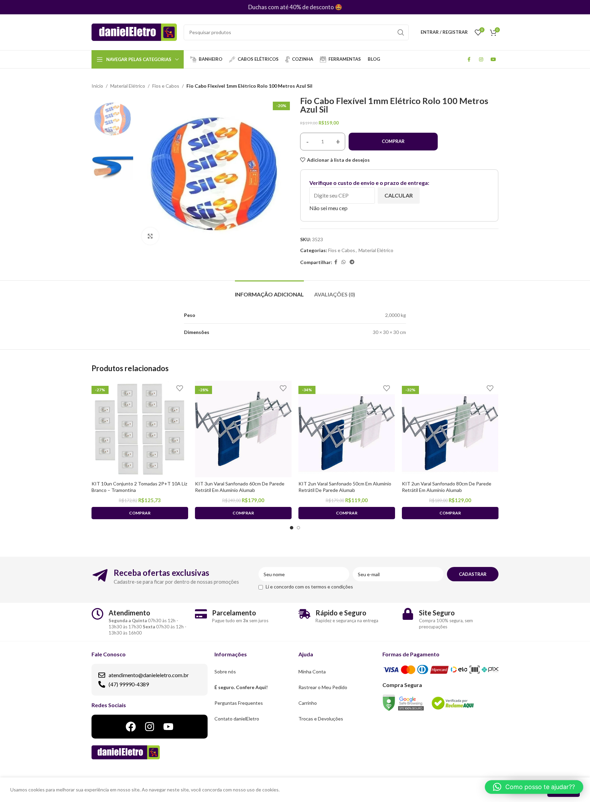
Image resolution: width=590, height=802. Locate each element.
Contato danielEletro (236, 718)
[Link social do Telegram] (352, 262)
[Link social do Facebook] (469, 59)
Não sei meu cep (328, 208)
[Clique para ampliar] (150, 236)
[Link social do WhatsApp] (343, 262)
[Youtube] (168, 726)
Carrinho (307, 703)
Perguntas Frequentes (238, 703)
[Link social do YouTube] (493, 59)
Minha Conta (312, 671)
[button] (534, 787)
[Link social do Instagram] (481, 59)
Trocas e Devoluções (320, 718)
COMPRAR (393, 141)
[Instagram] (149, 726)
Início (97, 86)
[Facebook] (130, 726)
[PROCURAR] (401, 32)
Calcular (398, 195)
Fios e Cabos (165, 86)
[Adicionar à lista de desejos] (179, 388)
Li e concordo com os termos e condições (309, 586)
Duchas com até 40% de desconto (291, 7)
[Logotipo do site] (134, 31)
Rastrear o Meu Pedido (322, 687)
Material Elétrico (127, 86)
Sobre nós (225, 671)
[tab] (269, 290)
